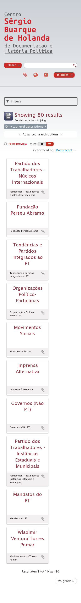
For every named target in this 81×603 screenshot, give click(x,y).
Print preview (17, 143)
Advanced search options (40, 134)
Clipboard (25, 75)
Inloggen (63, 74)
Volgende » (66, 581)
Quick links (46, 75)
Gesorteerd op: (43, 150)
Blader (12, 65)
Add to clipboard (43, 192)
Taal (35, 75)
